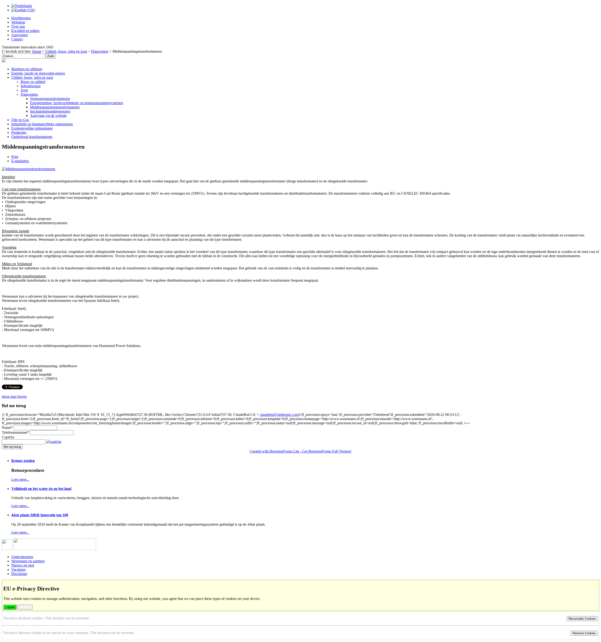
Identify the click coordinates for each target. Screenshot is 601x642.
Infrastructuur (31, 86)
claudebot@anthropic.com (279, 415)
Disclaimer (19, 574)
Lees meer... (20, 479)
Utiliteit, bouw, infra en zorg (66, 51)
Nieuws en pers (22, 565)
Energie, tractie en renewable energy (38, 73)
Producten (18, 132)
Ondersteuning (22, 557)
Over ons (18, 26)
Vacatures (18, 569)
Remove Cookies (584, 633)
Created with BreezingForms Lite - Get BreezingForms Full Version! (300, 451)
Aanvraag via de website (48, 116)
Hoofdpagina (21, 18)
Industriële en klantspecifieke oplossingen (42, 124)
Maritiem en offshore (26, 69)
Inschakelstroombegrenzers (50, 111)
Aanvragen (19, 35)
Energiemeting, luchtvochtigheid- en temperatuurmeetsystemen (76, 103)
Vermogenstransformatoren (50, 99)
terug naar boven (14, 396)
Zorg (24, 90)
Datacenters (99, 51)
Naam (7, 427)
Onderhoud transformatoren (31, 137)
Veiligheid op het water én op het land (41, 489)
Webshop (18, 22)
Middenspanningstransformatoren (55, 107)
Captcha (8, 437)
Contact (17, 39)
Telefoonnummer (15, 432)
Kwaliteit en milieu (25, 31)
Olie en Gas (20, 120)
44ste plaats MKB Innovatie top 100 (39, 515)
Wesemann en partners (28, 561)
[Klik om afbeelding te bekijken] (28, 169)
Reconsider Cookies (582, 618)
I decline (25, 607)
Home (36, 51)
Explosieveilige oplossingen (32, 128)
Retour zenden (23, 461)
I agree (10, 607)
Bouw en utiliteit (33, 82)
